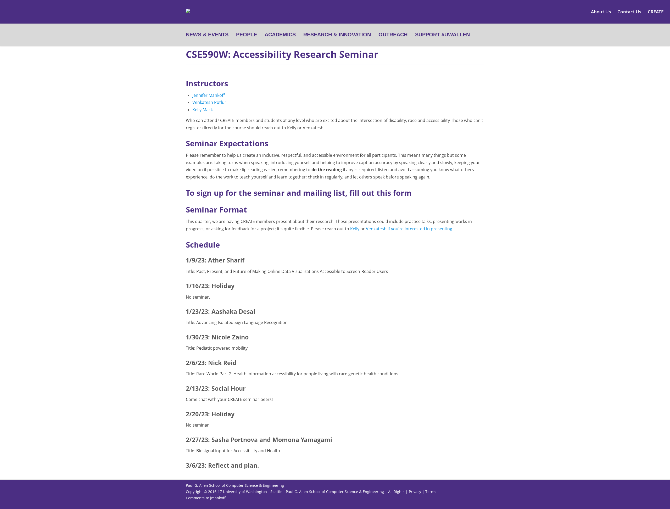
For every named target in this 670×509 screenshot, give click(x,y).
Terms (430, 491)
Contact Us (629, 12)
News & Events (207, 34)
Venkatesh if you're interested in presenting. (409, 229)
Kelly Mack (202, 110)
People (246, 34)
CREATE (655, 12)
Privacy (415, 491)
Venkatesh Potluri (209, 102)
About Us (601, 12)
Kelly (355, 229)
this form (394, 193)
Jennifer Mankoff (208, 95)
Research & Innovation (337, 34)
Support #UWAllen (442, 34)
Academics (280, 34)
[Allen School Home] (188, 14)
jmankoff (218, 497)
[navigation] (335, 35)
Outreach (392, 34)
